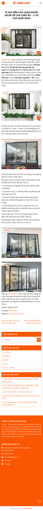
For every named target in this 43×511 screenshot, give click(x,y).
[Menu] (3, 3)
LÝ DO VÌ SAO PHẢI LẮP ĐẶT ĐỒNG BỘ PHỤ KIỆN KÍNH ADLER (20, 380)
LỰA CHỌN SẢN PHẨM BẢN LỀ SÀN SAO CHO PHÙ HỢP (21, 397)
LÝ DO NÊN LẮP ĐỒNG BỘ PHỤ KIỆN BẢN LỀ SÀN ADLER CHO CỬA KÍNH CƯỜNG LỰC (21, 386)
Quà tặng (6, 356)
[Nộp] (39, 340)
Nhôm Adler (13, 310)
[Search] (40, 3)
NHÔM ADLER (7, 59)
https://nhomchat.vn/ (16, 314)
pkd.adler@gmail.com (11, 457)
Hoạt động (7, 352)
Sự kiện (5, 360)
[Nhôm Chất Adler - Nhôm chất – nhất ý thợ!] (21, 3)
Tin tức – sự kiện (9, 368)
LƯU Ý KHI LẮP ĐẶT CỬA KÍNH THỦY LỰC (17, 392)
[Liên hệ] (39, 501)
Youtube (7, 464)
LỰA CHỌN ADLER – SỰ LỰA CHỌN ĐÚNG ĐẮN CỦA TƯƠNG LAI (20, 403)
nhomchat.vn (27, 508)
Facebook (7, 460)
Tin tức (21, 9)
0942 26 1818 (9, 454)
